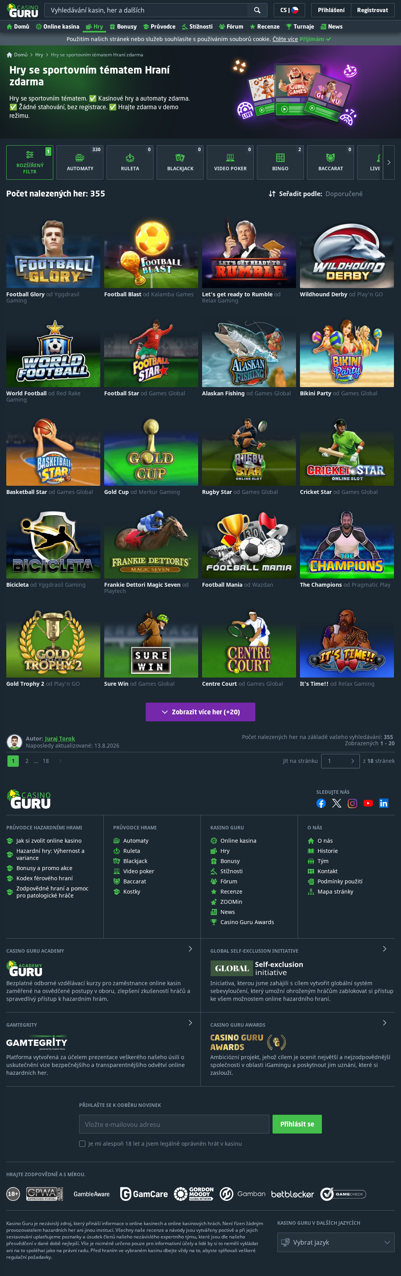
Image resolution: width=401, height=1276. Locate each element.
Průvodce (163, 26)
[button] (336, 1242)
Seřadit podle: (300, 193)
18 (46, 760)
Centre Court (242, 684)
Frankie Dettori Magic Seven (146, 588)
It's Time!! (337, 684)
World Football (43, 396)
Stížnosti (201, 26)
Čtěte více (285, 39)
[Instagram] (352, 803)
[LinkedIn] (383, 803)
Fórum (235, 26)
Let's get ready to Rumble (241, 297)
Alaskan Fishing (246, 393)
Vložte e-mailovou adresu (115, 1118)
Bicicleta (46, 585)
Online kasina (61, 26)
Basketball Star (49, 492)
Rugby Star (240, 492)
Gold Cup (142, 492)
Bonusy (127, 26)
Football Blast (149, 294)
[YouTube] (368, 803)
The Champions (345, 585)
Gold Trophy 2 (43, 684)
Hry (98, 26)
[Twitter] (336, 803)
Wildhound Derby (341, 294)
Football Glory (42, 297)
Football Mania (237, 585)
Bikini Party (339, 393)
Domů (21, 26)
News (335, 26)
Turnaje (304, 26)
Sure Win (139, 684)
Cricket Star (339, 492)
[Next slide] (389, 162)
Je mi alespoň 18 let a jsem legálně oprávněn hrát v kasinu (165, 1143)
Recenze (268, 26)
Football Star (144, 393)
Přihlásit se (297, 1124)
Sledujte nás (333, 792)
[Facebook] (321, 803)
